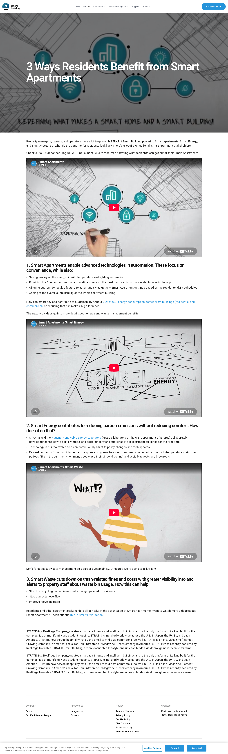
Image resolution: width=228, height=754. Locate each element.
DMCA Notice (123, 723)
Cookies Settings (152, 748)
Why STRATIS (82, 7)
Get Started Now (213, 6)
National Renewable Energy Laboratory (76, 437)
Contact (146, 7)
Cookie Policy (123, 719)
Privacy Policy (123, 715)
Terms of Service (125, 711)
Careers (75, 715)
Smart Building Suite (117, 7)
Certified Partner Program (39, 715)
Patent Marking (124, 727)
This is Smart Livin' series (86, 615)
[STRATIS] (11, 6)
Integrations (77, 711)
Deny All (175, 748)
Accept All (197, 748)
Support (135, 7)
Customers (98, 7)
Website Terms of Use (127, 731)
